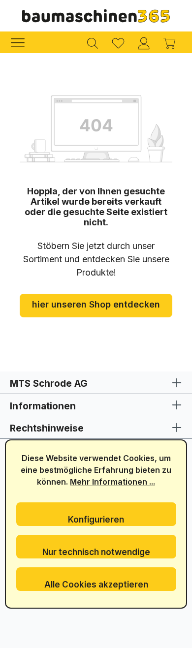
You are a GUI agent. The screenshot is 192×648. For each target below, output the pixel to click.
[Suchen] (92, 42)
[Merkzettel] (118, 42)
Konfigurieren (96, 520)
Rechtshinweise (47, 428)
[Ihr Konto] (144, 42)
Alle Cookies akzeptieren (96, 584)
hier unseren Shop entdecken (96, 304)
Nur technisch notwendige (96, 552)
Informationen (43, 406)
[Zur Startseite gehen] (96, 16)
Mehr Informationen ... (112, 482)
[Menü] (22, 42)
